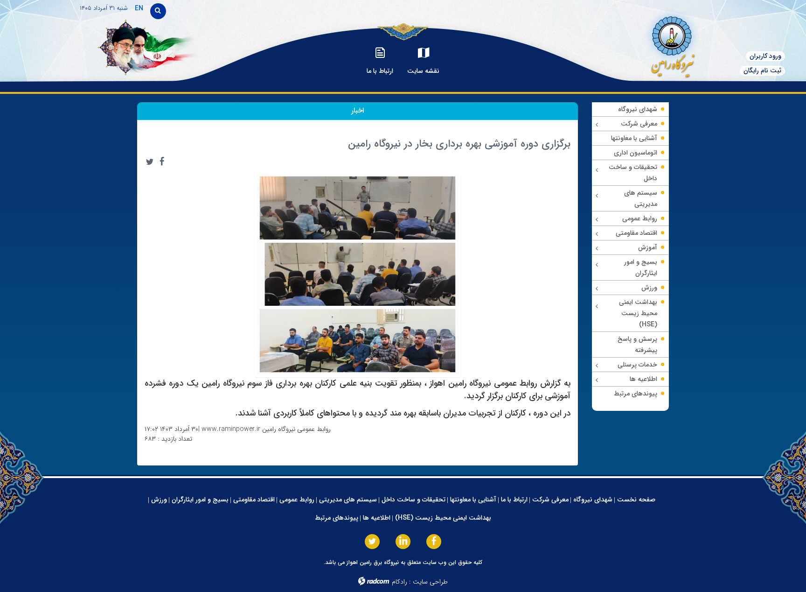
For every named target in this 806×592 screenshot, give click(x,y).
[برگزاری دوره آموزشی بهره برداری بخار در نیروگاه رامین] (358, 273)
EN (139, 8)
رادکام (399, 582)
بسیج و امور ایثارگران (200, 499)
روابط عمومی (296, 499)
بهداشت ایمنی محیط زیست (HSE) (443, 518)
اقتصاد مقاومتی (254, 499)
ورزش (159, 499)
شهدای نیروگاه (592, 499)
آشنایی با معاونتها (473, 499)
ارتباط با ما (514, 499)
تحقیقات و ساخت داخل (413, 499)
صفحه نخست (636, 499)
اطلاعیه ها (376, 518)
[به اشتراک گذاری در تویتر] (150, 161)
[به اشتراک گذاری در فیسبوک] (162, 161)
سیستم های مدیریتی (348, 499)
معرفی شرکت (550, 499)
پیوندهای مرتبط (336, 518)
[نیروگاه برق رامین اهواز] (657, 44)
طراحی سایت (430, 582)
